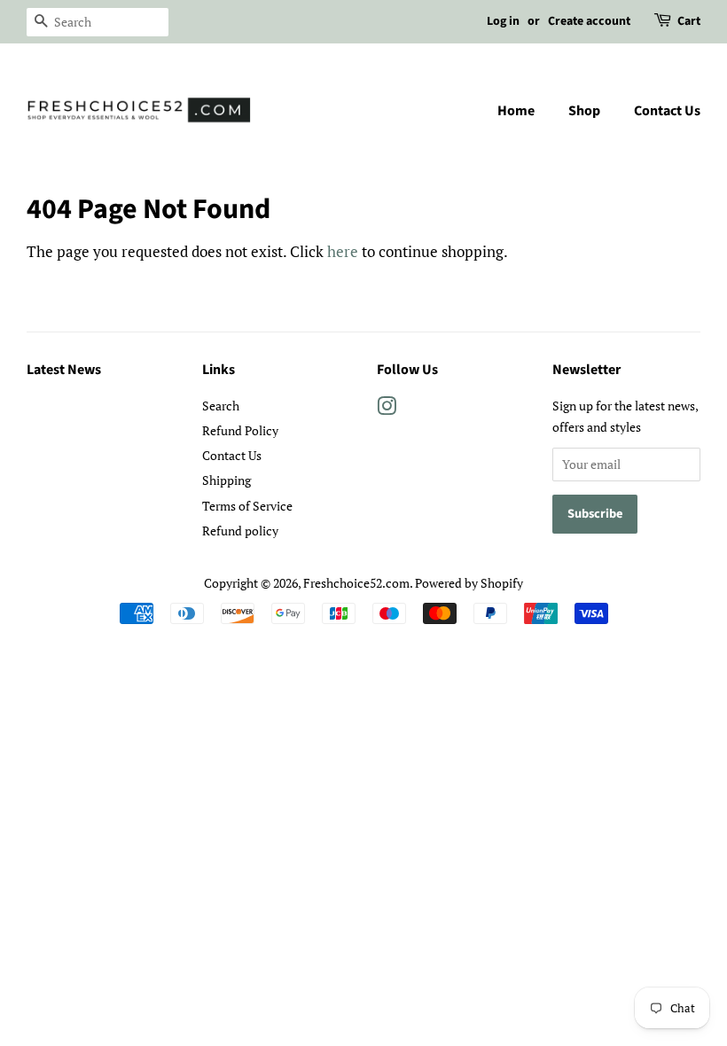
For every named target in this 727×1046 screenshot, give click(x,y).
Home (516, 111)
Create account (589, 21)
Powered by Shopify (469, 582)
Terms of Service (247, 505)
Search (220, 405)
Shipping (226, 480)
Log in (503, 21)
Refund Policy (240, 430)
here (342, 251)
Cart (688, 21)
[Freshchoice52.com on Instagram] (386, 409)
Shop (584, 111)
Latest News (64, 369)
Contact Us (667, 111)
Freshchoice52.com (356, 582)
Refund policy (240, 530)
